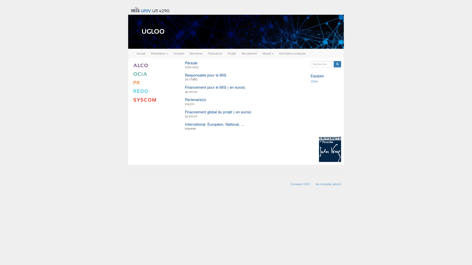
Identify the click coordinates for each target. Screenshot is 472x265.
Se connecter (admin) (328, 184)
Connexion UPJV (300, 184)
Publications (215, 53)
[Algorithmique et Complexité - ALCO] (155, 65)
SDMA (314, 81)
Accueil (141, 53)
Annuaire (179, 53)
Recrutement (249, 53)
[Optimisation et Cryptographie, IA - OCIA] (155, 74)
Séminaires (196, 53)
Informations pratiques (292, 53)
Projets (232, 53)
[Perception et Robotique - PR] (155, 82)
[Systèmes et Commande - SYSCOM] (155, 100)
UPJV (146, 11)
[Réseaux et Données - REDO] (155, 91)
